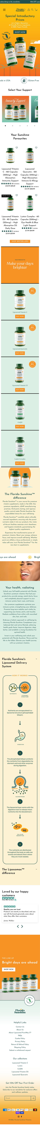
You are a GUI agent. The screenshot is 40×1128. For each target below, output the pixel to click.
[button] (32, 10)
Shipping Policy (20, 1047)
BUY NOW (20, 316)
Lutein (20, 1066)
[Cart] (36, 9)
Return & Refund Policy (20, 1044)
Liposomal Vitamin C (20, 1063)
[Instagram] (18, 1116)
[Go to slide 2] (12, 125)
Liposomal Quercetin (20, 1075)
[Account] (28, 9)
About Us (20, 1030)
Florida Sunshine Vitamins (22, 1120)
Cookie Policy (20, 1038)
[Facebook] (21, 1116)
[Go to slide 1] (5, 125)
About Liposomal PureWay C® (20, 1033)
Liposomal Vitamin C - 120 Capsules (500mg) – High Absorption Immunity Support (10, 175)
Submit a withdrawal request (20, 1050)
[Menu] (4, 10)
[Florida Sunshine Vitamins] (20, 10)
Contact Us (20, 1027)
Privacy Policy (20, 1041)
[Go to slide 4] (27, 125)
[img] (21, 898)
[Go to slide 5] (34, 125)
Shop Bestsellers (20, 241)
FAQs (20, 1035)
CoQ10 (20, 1069)
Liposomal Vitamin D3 (20, 1072)
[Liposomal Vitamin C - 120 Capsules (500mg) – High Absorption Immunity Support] (10, 156)
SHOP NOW (9, 969)
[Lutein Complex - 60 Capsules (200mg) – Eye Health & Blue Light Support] (30, 203)
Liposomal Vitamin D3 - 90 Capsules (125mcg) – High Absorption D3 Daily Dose (10, 222)
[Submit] (33, 1098)
